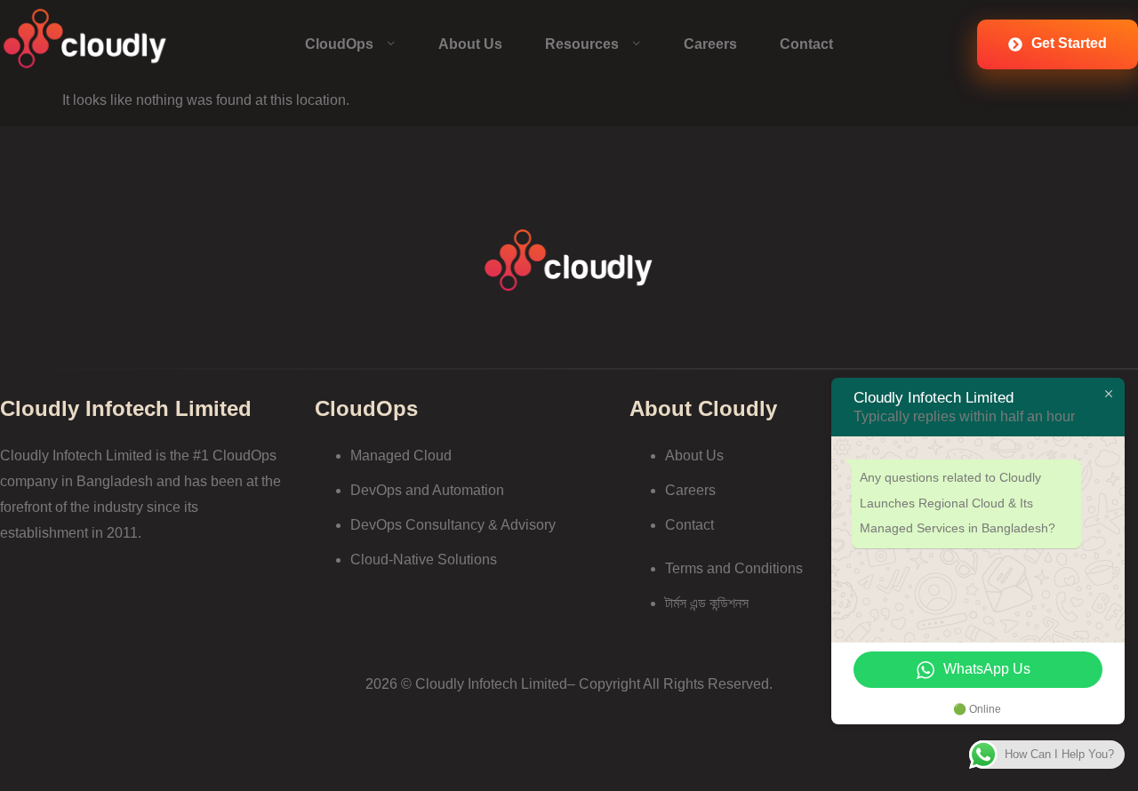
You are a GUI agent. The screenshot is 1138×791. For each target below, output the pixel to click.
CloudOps (339, 44)
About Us (470, 44)
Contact (806, 44)
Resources (582, 44)
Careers (710, 44)
